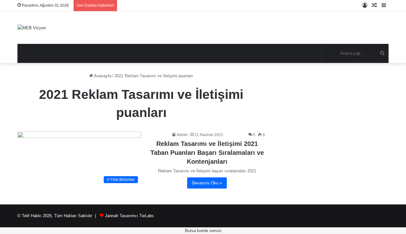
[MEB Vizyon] (31, 27)
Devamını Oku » (207, 183)
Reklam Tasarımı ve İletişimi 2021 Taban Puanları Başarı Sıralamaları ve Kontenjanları (207, 152)
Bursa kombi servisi (203, 230)
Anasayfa (102, 75)
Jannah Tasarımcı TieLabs (129, 215)
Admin (182, 135)
